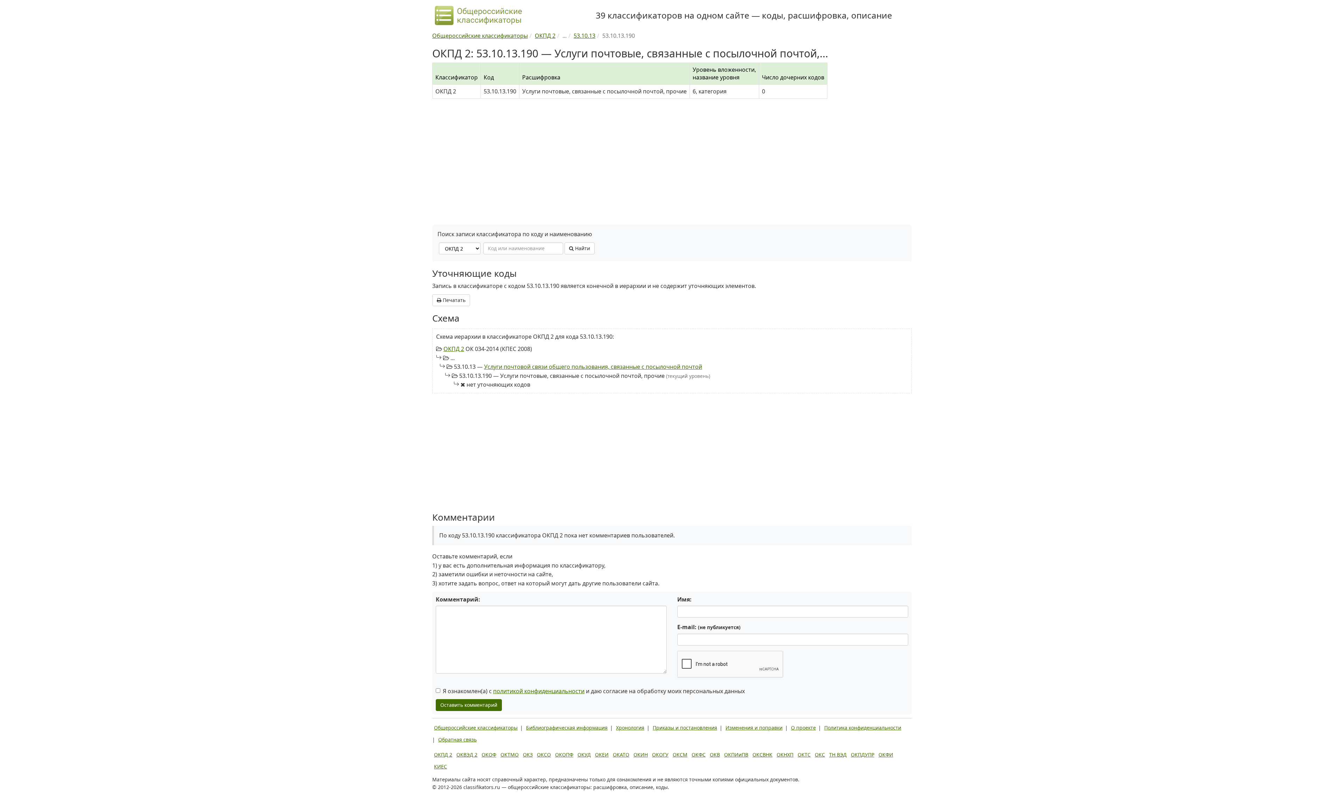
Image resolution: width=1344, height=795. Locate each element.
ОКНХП (785, 754)
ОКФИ (885, 754)
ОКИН (641, 754)
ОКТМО (509, 754)
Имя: (684, 599)
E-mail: (709, 627)
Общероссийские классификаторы (476, 727)
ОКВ (715, 754)
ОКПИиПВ (736, 754)
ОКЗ (528, 754)
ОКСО (544, 754)
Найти (582, 248)
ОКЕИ (602, 754)
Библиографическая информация (567, 727)
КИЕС (440, 766)
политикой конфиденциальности (538, 691)
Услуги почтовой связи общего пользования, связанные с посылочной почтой (593, 367)
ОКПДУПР (862, 754)
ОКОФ (489, 754)
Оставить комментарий (468, 705)
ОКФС (699, 754)
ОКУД (584, 754)
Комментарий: (458, 599)
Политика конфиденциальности (862, 727)
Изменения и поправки (754, 727)
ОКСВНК (762, 754)
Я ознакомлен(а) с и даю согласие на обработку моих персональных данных (594, 691)
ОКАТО (621, 754)
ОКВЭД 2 (466, 754)
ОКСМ (680, 754)
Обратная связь (457, 739)
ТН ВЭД (838, 754)
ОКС (820, 754)
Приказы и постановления (685, 727)
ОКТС (804, 754)
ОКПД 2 (453, 349)
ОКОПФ (564, 754)
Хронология (630, 727)
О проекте (803, 727)
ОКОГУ (660, 754)
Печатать (453, 300)
